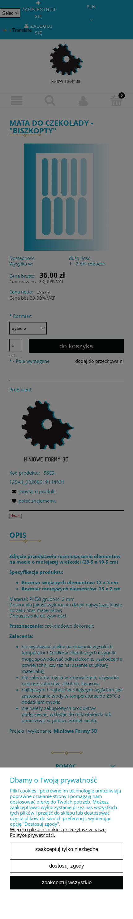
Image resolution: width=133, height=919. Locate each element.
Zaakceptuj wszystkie (67, 882)
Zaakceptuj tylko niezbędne (66, 849)
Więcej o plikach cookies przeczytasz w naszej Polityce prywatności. (58, 832)
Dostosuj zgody (66, 866)
